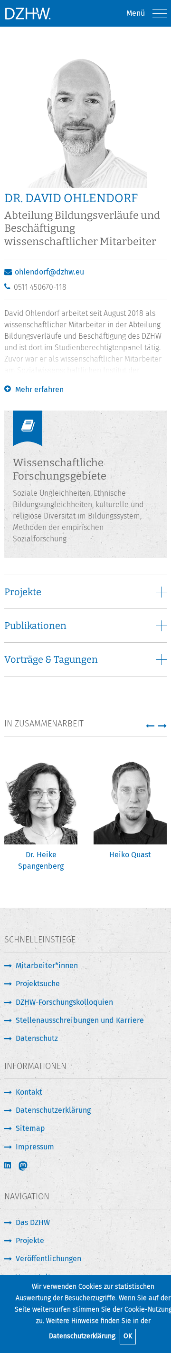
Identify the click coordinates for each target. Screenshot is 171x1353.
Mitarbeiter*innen (47, 965)
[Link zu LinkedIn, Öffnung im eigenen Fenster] (8, 1165)
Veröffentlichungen (48, 1258)
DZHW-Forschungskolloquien (64, 1002)
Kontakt (29, 1092)
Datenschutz (37, 1038)
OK (128, 1336)
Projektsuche (38, 983)
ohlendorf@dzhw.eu (49, 271)
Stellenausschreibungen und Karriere (80, 1020)
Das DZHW (33, 1222)
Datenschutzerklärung (82, 1336)
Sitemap (30, 1128)
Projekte (30, 1240)
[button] (150, 725)
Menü (135, 13)
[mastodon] (29, 1166)
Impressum (35, 1146)
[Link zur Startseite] (27, 13)
